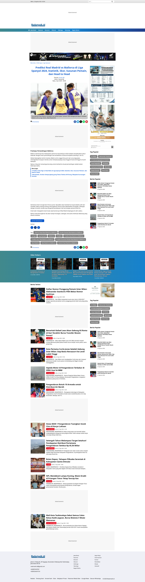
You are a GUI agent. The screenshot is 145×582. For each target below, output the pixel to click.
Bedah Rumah (95, 170)
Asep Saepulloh (95, 163)
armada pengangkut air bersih (100, 160)
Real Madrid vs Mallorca (48, 243)
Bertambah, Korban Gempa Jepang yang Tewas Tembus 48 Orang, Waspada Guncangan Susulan (58, 175)
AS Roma (105, 163)
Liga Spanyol (46, 63)
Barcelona (108, 167)
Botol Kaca (105, 170)
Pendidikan (97, 562)
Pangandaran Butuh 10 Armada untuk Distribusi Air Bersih (105, 224)
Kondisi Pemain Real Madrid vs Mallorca (71, 232)
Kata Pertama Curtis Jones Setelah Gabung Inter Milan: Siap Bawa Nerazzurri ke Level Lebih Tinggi (105, 206)
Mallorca (51, 236)
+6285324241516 (35, 571)
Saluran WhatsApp (95, 578)
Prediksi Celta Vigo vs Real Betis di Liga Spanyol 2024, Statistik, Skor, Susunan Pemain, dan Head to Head (59, 171)
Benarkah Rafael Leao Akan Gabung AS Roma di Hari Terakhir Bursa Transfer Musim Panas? (105, 196)
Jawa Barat (33, 30)
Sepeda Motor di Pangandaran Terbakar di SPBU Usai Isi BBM (105, 215)
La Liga (34, 236)
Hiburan (54, 30)
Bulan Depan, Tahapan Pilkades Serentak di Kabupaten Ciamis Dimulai (65, 460)
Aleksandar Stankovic (105, 156)
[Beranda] (29, 30)
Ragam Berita (75, 30)
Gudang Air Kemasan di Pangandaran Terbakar (38, 271)
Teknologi (67, 30)
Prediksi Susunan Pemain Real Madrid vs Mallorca (70, 239)
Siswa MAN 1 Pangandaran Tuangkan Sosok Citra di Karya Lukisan (66, 425)
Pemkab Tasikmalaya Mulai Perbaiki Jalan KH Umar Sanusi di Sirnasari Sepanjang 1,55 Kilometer (62, 273)
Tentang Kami (40, 578)
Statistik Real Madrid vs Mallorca (67, 243)
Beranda (33, 63)
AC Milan (93, 156)
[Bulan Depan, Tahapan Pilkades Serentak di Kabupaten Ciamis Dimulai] (38, 465)
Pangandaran (50, 373)
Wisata (96, 564)
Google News (85, 578)
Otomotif (97, 566)
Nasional (40, 30)
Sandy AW (61, 77)
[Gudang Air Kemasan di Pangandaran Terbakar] (41, 263)
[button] (76, 30)
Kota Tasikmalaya (51, 523)
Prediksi (59, 236)
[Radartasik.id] (38, 25)
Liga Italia (49, 297)
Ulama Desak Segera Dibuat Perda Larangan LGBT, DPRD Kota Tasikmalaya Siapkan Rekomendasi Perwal (102, 273)
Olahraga (60, 30)
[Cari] (112, 1)
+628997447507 (35, 569)
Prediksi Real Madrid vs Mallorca (73, 236)
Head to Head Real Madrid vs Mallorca (45, 232)
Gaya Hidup (98, 555)
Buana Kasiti (94, 174)
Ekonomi (47, 30)
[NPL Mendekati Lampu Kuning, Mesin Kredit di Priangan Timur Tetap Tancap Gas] (38, 482)
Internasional (98, 557)
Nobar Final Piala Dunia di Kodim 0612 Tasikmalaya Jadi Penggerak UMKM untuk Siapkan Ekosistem (83, 272)
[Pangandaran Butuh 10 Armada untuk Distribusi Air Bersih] (93, 226)
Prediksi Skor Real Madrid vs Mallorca (42, 239)
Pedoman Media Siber (74, 578)
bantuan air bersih (96, 167)
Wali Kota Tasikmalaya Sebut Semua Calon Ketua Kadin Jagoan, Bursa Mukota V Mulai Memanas (65, 517)
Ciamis (48, 464)
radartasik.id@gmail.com (38, 566)
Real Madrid (35, 243)
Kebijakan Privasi (62, 578)
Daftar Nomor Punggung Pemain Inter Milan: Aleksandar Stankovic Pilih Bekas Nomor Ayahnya (105, 185)
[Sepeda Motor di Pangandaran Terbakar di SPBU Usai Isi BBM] (93, 217)
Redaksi (33, 578)
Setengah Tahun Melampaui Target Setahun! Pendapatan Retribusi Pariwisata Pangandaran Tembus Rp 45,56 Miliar (66, 443)
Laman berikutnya (37, 221)
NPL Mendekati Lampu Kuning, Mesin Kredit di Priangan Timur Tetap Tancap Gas (66, 477)
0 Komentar (35, 122)
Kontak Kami (48, 578)
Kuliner (96, 559)
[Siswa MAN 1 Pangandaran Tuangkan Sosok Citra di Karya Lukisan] (38, 430)
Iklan (54, 578)
